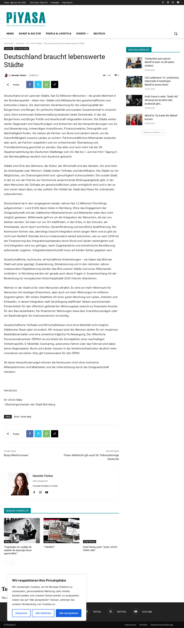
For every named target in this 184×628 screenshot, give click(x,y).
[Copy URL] (54, 84)
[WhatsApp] (46, 84)
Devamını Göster (151, 132)
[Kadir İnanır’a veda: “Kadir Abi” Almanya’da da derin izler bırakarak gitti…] (134, 100)
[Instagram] (168, 3)
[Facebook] (163, 3)
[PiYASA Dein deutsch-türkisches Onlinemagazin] (26, 19)
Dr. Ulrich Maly (34, 43)
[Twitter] (173, 3)
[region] (46, 598)
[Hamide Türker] (6, 75)
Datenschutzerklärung (162, 624)
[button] (175, 33)
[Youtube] (178, 3)
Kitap (7, 541)
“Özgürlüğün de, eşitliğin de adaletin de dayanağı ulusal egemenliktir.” (17, 550)
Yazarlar (20, 43)
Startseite (9, 43)
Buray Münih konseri (16, 455)
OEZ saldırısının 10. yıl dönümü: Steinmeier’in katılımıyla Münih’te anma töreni (162, 81)
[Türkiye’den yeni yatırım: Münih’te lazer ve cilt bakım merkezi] (134, 62)
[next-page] (12, 562)
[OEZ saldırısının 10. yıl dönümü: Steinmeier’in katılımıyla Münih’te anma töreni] (134, 81)
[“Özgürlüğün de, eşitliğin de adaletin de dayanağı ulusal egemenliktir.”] (22, 530)
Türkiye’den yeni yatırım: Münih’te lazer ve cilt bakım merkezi (159, 62)
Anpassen (21, 613)
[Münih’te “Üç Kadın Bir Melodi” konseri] (134, 119)
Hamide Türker (19, 75)
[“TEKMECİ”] (61, 530)
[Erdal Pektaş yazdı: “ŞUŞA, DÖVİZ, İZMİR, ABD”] (101, 530)
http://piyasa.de (40, 481)
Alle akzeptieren (68, 613)
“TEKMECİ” (49, 547)
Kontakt (143, 624)
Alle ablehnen (43, 613)
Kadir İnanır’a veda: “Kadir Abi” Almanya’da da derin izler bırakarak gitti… (161, 100)
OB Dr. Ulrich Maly (22, 416)
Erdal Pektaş (50, 541)
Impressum (130, 624)
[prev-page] (6, 562)
